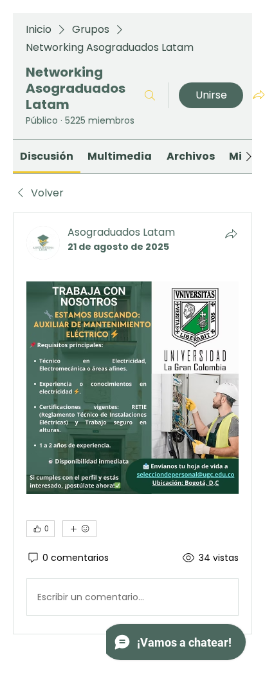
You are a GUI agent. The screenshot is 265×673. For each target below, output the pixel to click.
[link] (46, 156)
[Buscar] (150, 95)
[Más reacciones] (79, 528)
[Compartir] (231, 234)
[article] (132, 423)
